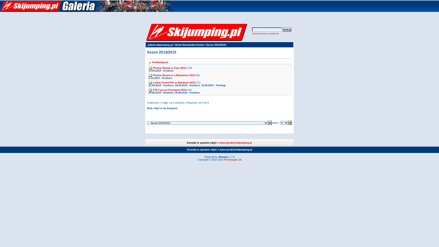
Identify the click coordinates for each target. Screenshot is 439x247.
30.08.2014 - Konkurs (187, 92)
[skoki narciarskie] (88, 11)
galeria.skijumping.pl (160, 44)
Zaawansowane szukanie (265, 33)
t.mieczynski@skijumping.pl (235, 142)
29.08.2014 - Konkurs (161, 92)
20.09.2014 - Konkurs (187, 85)
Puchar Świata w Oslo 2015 (169, 68)
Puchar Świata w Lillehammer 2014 (174, 75)
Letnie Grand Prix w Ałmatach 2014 (174, 82)
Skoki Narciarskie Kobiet (189, 44)
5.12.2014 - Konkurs (160, 78)
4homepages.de (233, 159)
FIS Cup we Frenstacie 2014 (169, 90)
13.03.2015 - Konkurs (161, 70)
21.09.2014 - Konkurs (161, 85)
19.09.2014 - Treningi (213, 85)
